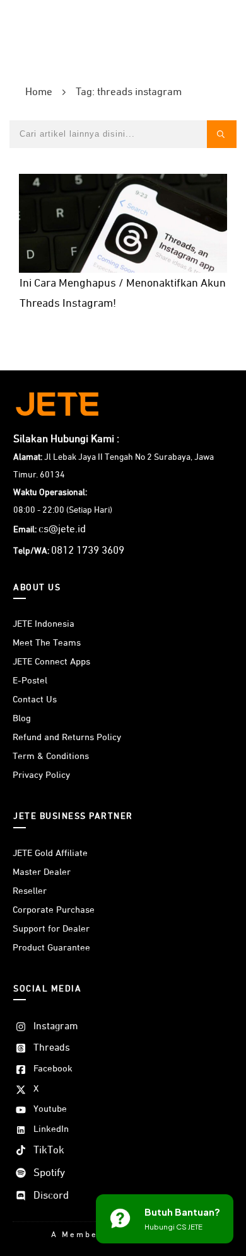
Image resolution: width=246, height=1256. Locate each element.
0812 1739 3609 (87, 550)
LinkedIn (51, 1129)
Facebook (53, 1068)
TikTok (48, 1150)
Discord (51, 1195)
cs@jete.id (62, 529)
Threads (51, 1048)
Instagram (55, 1027)
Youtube (50, 1109)
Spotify (49, 1173)
